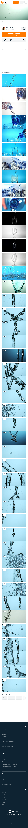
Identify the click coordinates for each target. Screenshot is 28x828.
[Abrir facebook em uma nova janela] (7, 813)
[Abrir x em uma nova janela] (17, 813)
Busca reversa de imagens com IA (10, 743)
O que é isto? (13, 45)
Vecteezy (4, 731)
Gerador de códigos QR (7, 748)
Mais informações (6, 47)
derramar (19, 697)
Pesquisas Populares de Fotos (9, 766)
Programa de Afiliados (7, 761)
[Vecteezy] (2, 2)
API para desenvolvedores (8, 741)
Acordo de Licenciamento (8, 756)
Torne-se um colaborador (8, 783)
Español (4, 794)
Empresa (4, 736)
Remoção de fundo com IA (8, 745)
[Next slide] (22, 697)
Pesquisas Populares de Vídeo (9, 768)
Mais (3, 804)
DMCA (3, 758)
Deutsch (4, 799)
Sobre (3, 781)
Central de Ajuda (6, 776)
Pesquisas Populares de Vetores (9, 763)
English (4, 791)
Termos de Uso (8, 822)
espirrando (11, 697)
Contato (4, 779)
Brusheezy (4, 728)
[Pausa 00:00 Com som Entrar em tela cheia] (14, 12)
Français (4, 801)
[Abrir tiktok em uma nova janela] (15, 813)
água (4, 697)
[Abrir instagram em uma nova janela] (9, 813)
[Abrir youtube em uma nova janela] (20, 813)
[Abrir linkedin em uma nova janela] (11, 813)
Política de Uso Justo (13, 823)
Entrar (21, 2)
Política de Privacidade (17, 822)
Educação (4, 738)
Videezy (4, 733)
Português (4, 796)
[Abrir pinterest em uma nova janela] (13, 813)
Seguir (23, 29)
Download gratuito (14, 34)
